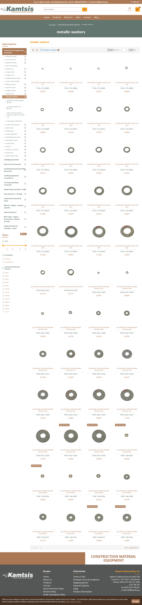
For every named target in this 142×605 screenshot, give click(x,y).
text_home (52, 25)
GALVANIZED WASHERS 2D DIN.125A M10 (71, 124)
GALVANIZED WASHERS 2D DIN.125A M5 (98, 83)
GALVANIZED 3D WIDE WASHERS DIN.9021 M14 (71, 369)
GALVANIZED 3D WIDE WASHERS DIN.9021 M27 (127, 410)
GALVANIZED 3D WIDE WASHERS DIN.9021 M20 (43, 410)
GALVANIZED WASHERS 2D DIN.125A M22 (127, 165)
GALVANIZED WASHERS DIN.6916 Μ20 (71, 287)
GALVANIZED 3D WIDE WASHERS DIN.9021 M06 (71, 328)
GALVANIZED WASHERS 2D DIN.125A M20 (98, 165)
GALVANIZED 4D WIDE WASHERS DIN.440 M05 (71, 492)
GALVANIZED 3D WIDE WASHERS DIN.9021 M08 (99, 328)
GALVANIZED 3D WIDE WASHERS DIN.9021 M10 (127, 328)
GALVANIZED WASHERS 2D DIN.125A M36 (42, 247)
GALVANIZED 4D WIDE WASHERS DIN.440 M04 (43, 492)
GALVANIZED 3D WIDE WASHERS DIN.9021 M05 (43, 328)
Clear (24, 234)
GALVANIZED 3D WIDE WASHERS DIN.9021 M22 (71, 410)
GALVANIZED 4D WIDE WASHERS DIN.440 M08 (127, 492)
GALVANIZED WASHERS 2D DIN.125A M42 (98, 247)
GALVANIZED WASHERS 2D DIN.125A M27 (71, 206)
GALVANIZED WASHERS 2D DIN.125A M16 (42, 165)
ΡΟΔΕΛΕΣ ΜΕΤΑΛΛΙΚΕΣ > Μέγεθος (13, 268)
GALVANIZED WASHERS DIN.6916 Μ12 (43, 287)
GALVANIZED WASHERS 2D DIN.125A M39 (71, 247)
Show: (131, 50)
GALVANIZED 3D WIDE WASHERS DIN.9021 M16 (99, 369)
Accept (136, 601)
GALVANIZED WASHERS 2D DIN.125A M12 (98, 124)
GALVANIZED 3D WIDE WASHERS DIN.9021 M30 (43, 451)
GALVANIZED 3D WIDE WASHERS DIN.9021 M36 (99, 451)
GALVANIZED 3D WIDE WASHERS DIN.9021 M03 (99, 288)
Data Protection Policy (73, 602)
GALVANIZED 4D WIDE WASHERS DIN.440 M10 (43, 533)
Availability (9, 255)
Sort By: (110, 50)
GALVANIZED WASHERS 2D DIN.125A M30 (98, 206)
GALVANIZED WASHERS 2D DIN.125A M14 (127, 124)
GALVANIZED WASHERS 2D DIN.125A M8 (42, 124)
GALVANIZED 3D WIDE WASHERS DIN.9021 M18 (127, 369)
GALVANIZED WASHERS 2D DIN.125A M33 (127, 206)
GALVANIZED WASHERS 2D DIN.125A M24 (42, 206)
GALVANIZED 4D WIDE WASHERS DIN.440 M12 (71, 533)
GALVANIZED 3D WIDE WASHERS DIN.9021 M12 (43, 369)
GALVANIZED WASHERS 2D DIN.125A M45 (127, 247)
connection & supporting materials (69, 24)
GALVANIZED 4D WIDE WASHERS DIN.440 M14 (99, 533)
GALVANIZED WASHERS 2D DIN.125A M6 (127, 83)
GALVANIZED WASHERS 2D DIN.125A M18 (71, 165)
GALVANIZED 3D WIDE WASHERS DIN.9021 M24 (99, 410)
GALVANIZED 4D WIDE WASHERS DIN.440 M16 (127, 533)
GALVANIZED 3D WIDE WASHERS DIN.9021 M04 (127, 288)
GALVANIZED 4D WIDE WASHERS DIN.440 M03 (127, 451)
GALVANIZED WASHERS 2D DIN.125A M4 (71, 83)
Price (6, 241)
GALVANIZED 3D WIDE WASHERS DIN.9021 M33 (71, 451)
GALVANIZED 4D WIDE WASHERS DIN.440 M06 (99, 492)
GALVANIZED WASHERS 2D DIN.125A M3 (42, 83)
